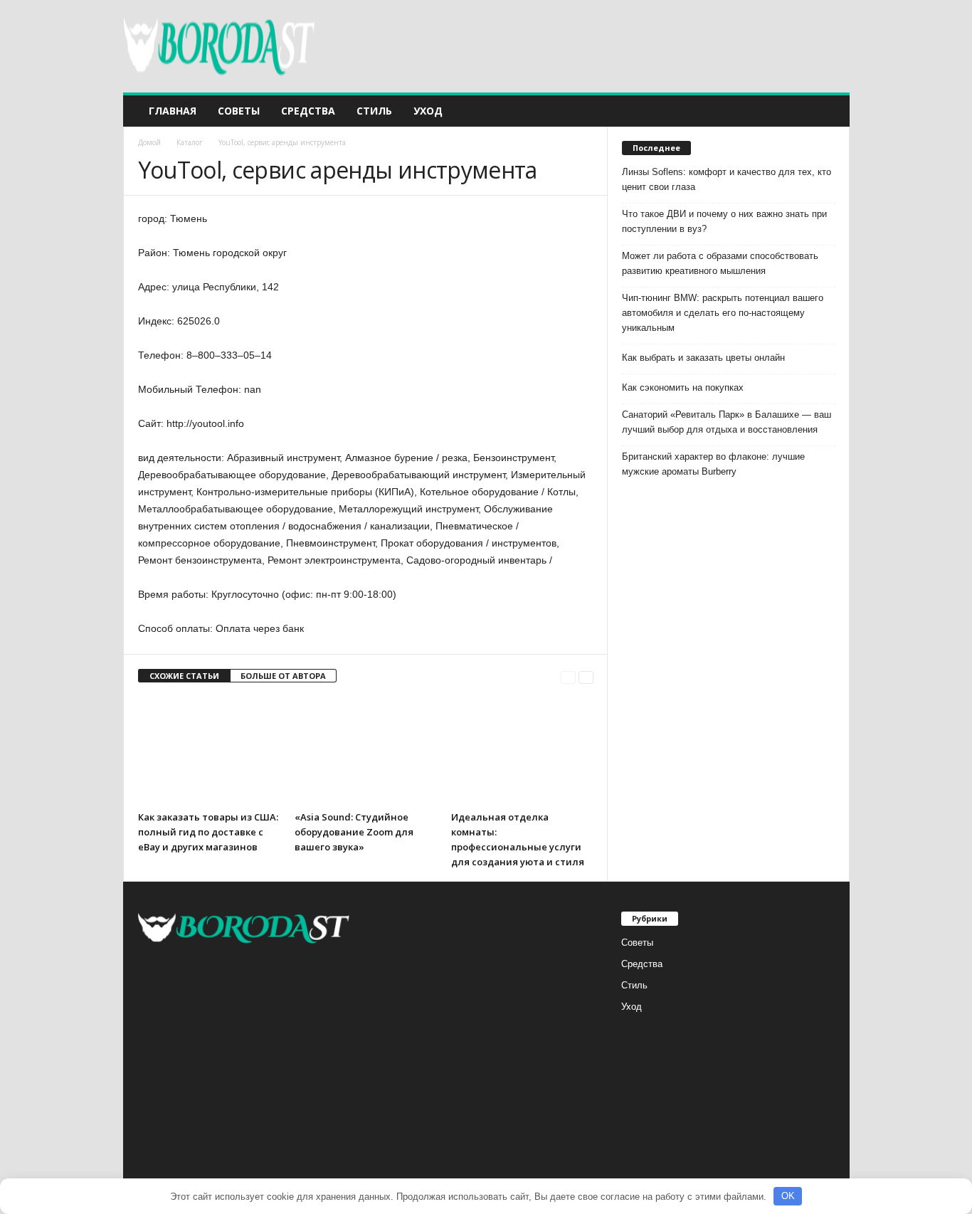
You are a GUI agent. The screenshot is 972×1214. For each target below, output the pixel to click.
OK (788, 1196)
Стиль (374, 110)
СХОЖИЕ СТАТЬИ (184, 675)
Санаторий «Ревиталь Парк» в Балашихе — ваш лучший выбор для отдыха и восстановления (726, 422)
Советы (239, 110)
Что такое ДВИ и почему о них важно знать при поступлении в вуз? (724, 221)
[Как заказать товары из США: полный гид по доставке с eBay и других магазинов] (209, 750)
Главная (172, 110)
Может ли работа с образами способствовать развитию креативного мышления (720, 263)
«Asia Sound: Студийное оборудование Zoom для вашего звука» (354, 832)
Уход (428, 110)
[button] (828, 111)
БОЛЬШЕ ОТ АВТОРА (283, 675)
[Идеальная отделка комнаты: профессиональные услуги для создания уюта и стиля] (522, 750)
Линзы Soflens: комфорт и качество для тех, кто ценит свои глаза (726, 179)
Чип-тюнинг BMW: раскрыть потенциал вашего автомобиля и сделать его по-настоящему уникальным (722, 312)
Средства (308, 110)
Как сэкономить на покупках (683, 387)
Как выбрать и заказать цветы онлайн (703, 357)
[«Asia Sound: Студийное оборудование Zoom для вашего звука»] (366, 750)
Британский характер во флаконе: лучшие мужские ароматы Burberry (713, 464)
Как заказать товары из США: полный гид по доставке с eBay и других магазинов (208, 832)
